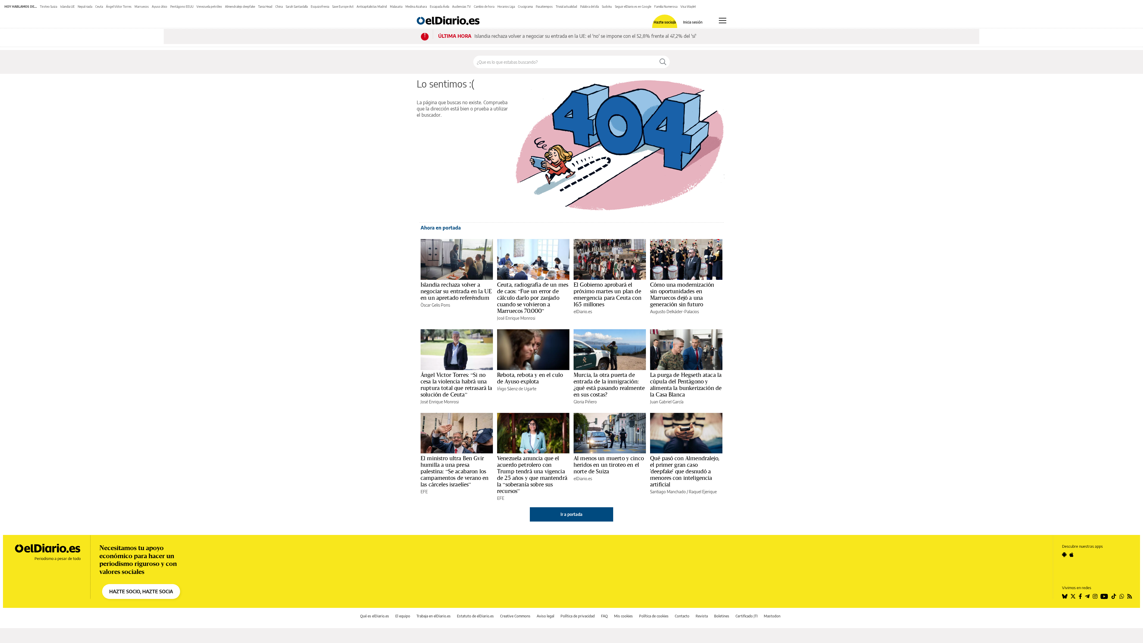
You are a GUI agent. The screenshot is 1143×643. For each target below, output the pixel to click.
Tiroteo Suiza (48, 6)
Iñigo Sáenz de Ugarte (516, 388)
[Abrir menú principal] (722, 20)
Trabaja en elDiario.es (433, 616)
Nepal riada (85, 6)
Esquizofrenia (320, 6)
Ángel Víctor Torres (119, 6)
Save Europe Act (343, 6)
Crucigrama (525, 6)
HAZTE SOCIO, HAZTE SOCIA (141, 591)
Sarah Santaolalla (297, 6)
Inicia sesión (692, 22)
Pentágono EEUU (181, 6)
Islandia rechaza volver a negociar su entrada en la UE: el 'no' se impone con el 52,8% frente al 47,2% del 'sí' (585, 36)
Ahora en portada (441, 228)
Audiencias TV (461, 6)
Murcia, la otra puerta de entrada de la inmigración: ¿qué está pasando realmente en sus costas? (609, 384)
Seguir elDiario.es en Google (633, 6)
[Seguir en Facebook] (1080, 596)
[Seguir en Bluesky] (1064, 596)
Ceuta (99, 6)
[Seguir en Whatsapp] (1121, 596)
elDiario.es (583, 311)
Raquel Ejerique (703, 491)
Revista (702, 616)
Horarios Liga (506, 6)
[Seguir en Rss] (1129, 596)
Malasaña (396, 6)
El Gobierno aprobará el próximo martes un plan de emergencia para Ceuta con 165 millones (607, 294)
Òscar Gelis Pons (435, 305)
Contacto (682, 616)
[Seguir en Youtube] (1104, 596)
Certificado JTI (747, 616)
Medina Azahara (416, 6)
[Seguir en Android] (1064, 554)
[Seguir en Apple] (1071, 554)
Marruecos (142, 6)
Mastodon (772, 616)
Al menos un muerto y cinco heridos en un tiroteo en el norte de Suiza (609, 465)
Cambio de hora (484, 6)
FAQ (604, 616)
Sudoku (607, 6)
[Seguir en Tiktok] (1114, 596)
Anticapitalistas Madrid (372, 6)
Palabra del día (589, 6)
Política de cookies (654, 616)
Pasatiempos (544, 6)
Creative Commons (515, 616)
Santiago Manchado (668, 491)
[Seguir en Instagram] (1095, 596)
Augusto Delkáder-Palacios (674, 311)
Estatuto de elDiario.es (475, 616)
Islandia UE (67, 6)
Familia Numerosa (665, 6)
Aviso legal (545, 616)
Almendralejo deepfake (240, 6)
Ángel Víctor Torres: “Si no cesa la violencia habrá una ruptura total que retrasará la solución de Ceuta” (456, 384)
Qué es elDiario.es (374, 616)
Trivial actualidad (566, 6)
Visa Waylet (688, 6)
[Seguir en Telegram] (1087, 596)
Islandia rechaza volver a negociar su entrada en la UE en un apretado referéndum (456, 291)
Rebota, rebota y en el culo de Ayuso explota (530, 378)
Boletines (721, 616)
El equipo (402, 616)
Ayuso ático (159, 6)
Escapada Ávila (439, 6)
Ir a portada (571, 514)
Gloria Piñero (585, 401)
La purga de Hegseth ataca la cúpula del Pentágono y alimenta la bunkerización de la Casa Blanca (686, 384)
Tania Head (265, 6)
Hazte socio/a (665, 22)
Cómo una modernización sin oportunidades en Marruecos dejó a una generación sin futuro (682, 294)
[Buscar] (663, 62)
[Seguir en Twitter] (1073, 596)
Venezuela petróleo (209, 6)
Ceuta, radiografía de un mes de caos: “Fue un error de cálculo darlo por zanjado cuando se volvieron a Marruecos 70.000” (532, 297)
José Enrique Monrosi (516, 318)
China (279, 6)
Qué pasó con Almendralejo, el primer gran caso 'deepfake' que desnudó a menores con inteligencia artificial (684, 471)
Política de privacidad (577, 616)
